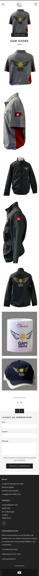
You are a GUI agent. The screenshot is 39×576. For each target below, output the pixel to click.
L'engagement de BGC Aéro (11, 494)
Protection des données (10, 491)
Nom (3, 422)
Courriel (4, 432)
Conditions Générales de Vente (12, 484)
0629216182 (6, 508)
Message (5, 441)
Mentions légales (8, 487)
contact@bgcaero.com (10, 505)
